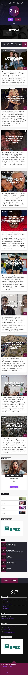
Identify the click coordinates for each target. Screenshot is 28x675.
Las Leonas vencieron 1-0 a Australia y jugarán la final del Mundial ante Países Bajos (14, 263)
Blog (11, 666)
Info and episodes (14, 487)
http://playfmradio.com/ (9, 627)
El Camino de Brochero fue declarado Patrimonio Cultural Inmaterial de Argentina (14, 345)
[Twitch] (14, 2)
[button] (14, 23)
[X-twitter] (18, 2)
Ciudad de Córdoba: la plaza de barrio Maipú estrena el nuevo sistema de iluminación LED (14, 384)
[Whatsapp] (22, 2)
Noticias (12, 50)
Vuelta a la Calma (6, 497)
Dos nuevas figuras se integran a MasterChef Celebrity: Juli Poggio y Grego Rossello (14, 304)
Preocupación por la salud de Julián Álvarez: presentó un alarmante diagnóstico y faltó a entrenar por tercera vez (14, 220)
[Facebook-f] (6, 2)
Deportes (4, 211)
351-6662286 (7, 629)
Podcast (5, 666)
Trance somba (5, 512)
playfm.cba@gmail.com (9, 632)
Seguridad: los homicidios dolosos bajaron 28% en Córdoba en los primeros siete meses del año (14, 426)
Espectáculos (5, 50)
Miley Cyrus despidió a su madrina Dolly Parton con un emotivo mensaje (14, 98)
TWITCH (10, 19)
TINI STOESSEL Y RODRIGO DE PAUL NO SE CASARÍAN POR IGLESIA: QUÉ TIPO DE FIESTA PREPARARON (14, 139)
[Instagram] (10, 2)
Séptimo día (5, 507)
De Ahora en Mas (6, 502)
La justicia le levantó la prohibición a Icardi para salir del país (14, 180)
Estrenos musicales (7, 604)
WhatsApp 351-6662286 (7, 618)
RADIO (18, 19)
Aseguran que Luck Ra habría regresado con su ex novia (14, 59)
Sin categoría (6, 608)
